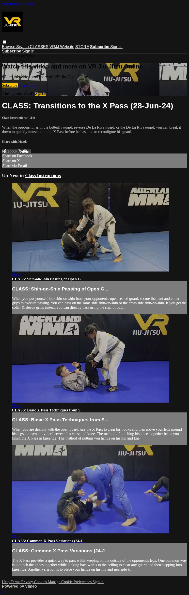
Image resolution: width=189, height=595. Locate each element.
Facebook (10, 151)
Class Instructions (14, 117)
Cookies (41, 582)
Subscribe (10, 85)
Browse (9, 47)
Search (23, 47)
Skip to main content (18, 4)
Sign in (116, 47)
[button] (4, 42)
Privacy (27, 582)
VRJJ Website (61, 47)
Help (6, 582)
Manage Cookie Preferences (70, 582)
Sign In (28, 51)
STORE (82, 47)
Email (26, 151)
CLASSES (39, 47)
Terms (16, 582)
